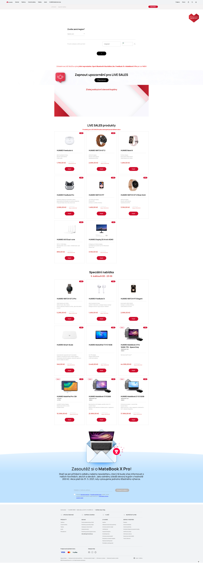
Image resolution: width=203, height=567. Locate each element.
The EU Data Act (127, 538)
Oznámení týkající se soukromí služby (131, 529)
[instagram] (92, 552)
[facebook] (89, 552)
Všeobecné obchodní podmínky (109, 524)
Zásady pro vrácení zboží (87, 527)
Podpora (125, 522)
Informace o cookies (100, 558)
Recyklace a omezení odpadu (108, 538)
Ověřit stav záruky (127, 531)
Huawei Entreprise (106, 531)
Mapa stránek (64, 558)
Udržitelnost (105, 529)
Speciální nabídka (101, 272)
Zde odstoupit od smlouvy (87, 534)
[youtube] (95, 552)
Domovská (63, 510)
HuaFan (104, 522)
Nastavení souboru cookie (112, 558)
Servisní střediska (127, 524)
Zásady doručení (85, 529)
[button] (188, 2)
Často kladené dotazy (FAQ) (88, 522)
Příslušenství (63, 531)
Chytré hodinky (64, 524)
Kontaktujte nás (105, 534)
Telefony (62, 522)
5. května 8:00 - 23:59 (101, 276)
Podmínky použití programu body (89, 531)
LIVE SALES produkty (101, 125)
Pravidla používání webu (95, 494)
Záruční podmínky (127, 527)
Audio (62, 529)
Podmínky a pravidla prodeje (88, 524)
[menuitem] (70, 522)
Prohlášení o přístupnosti (107, 543)
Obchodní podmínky (85, 494)
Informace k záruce (127, 534)
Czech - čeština (139, 558)
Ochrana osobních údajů (107, 527)
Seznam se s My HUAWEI (128, 536)
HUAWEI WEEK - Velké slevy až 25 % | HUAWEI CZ (80, 510)
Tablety (62, 527)
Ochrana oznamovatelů (107, 536)
